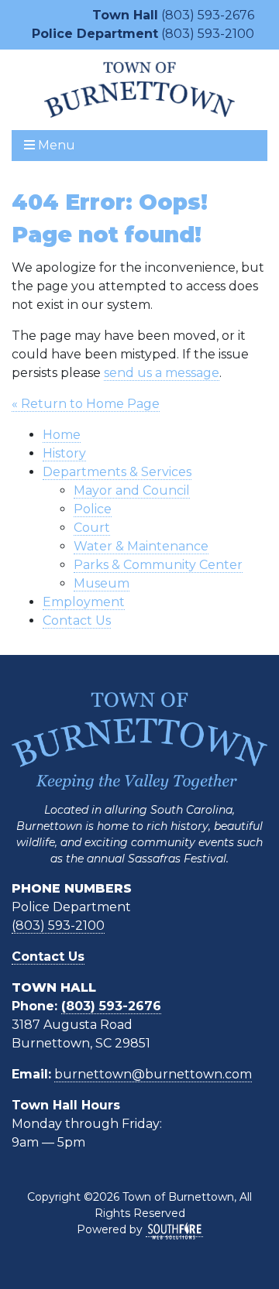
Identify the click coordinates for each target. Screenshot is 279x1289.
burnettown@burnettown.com (153, 1074)
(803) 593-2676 (207, 15)
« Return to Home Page (86, 403)
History (64, 453)
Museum (101, 583)
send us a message (161, 372)
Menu (55, 145)
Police (93, 509)
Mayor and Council (132, 490)
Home (62, 434)
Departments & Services (117, 472)
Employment (84, 602)
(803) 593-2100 (207, 33)
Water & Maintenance (141, 546)
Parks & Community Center (158, 564)
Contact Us (77, 620)
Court (92, 527)
